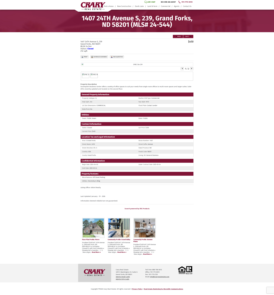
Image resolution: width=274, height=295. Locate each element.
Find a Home (109, 6)
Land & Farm (152, 6)
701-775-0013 (186, 2)
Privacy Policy (137, 289)
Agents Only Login (122, 279)
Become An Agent (168, 2)
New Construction (124, 6)
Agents (176, 6)
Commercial (165, 6)
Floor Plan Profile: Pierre (90, 240)
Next (187, 36)
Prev (179, 36)
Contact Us (187, 6)
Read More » (96, 252)
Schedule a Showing (100, 56)
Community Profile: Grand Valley (119, 240)
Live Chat (151, 2)
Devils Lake (139, 6)
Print (85, 56)
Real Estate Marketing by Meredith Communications (163, 289)
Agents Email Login (123, 277)
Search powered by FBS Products (137, 209)
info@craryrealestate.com (159, 277)
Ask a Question (118, 56)
